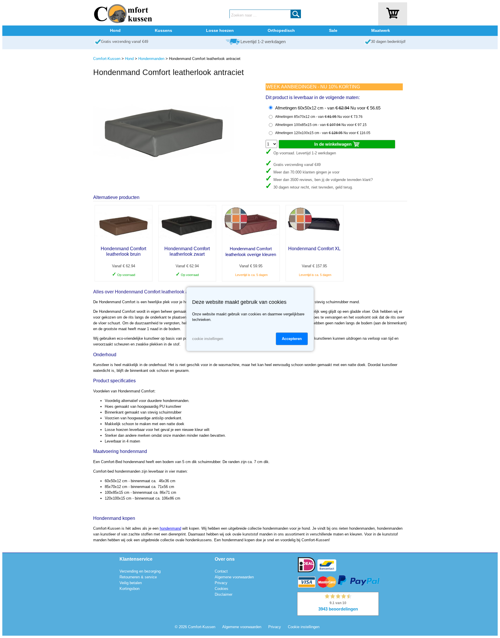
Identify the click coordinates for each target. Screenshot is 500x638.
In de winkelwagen (333, 144)
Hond (115, 30)
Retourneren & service (138, 577)
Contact (221, 571)
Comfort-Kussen (106, 58)
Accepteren (292, 339)
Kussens (163, 30)
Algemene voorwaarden (234, 577)
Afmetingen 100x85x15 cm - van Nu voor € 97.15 (321, 125)
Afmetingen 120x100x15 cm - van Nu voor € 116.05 (322, 133)
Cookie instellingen (303, 627)
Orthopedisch (281, 30)
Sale (333, 30)
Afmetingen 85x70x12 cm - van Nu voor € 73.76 (319, 117)
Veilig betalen (131, 583)
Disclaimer (223, 594)
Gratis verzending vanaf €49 (124, 41)
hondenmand (170, 528)
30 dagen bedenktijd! (388, 41)
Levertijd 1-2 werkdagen (263, 41)
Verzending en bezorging (140, 571)
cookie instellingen (207, 339)
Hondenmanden (151, 58)
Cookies (221, 588)
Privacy (221, 583)
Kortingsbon (129, 588)
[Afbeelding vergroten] (163, 176)
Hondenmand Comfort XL (314, 248)
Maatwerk (380, 30)
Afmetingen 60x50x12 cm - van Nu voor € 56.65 (327, 108)
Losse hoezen (220, 30)
